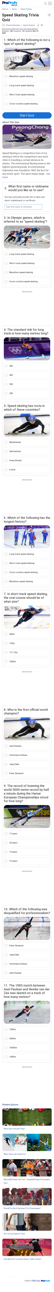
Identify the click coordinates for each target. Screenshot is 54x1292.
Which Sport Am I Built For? (15, 1154)
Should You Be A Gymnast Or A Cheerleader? (22, 1208)
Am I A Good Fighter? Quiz (14, 1234)
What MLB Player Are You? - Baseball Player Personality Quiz (27, 1181)
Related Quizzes (10, 1105)
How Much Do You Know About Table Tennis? (22, 1259)
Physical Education (13, 25)
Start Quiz (27, 115)
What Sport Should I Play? (14, 1129)
